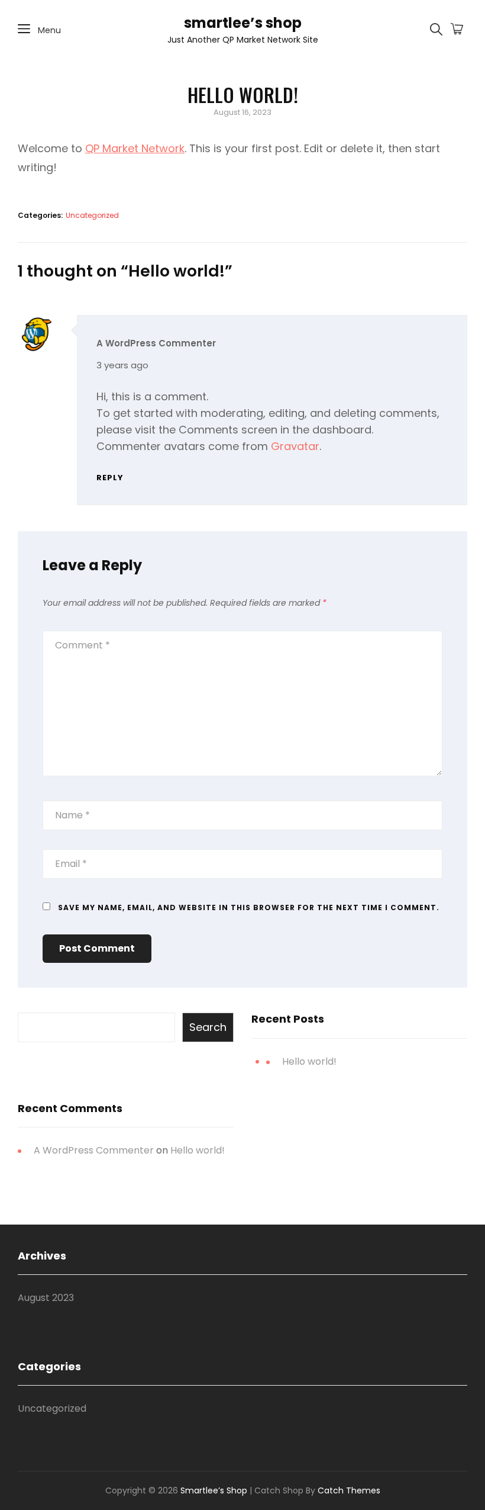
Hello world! (309, 1061)
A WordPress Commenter (156, 343)
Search (208, 1027)
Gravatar (295, 446)
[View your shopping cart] (457, 30)
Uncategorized (92, 215)
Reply (110, 477)
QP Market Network (135, 148)
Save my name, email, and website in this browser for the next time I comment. (248, 907)
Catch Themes (349, 1490)
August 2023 (46, 1298)
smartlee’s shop (243, 23)
